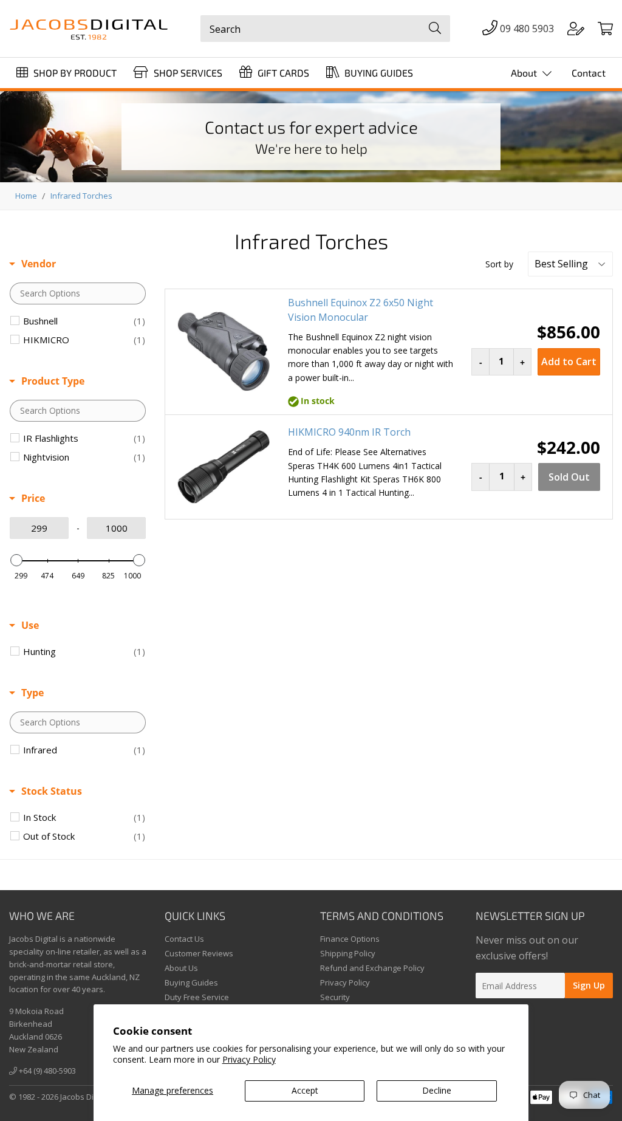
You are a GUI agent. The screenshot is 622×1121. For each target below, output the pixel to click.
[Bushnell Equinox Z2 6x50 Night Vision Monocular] (223, 352)
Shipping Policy (347, 953)
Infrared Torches (81, 195)
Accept (305, 1090)
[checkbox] (84, 321)
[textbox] (78, 293)
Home (26, 195)
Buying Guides (191, 982)
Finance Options (350, 938)
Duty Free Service (197, 997)
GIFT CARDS (282, 72)
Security (335, 997)
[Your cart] (605, 29)
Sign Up (589, 985)
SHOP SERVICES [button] (186, 72)
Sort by (499, 264)
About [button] (525, 72)
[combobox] (325, 28)
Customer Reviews (199, 953)
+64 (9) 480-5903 (46, 1070)
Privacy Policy (249, 1059)
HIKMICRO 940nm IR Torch (349, 432)
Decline (436, 1090)
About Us (181, 967)
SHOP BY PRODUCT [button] (74, 72)
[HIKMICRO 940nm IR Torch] (223, 467)
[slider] (16, 560)
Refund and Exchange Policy (372, 967)
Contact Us (184, 938)
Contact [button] (589, 72)
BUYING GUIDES (377, 72)
